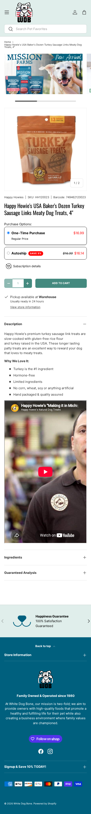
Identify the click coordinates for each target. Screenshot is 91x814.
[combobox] (45, 28)
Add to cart (61, 283)
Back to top (43, 646)
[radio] (8, 233)
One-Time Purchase (28, 233)
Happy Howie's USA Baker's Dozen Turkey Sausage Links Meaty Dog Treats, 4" (43, 46)
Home (7, 42)
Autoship (26, 253)
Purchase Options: (18, 224)
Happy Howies (13, 197)
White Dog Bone (23, 803)
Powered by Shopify (44, 803)
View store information (25, 307)
